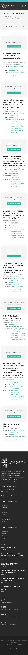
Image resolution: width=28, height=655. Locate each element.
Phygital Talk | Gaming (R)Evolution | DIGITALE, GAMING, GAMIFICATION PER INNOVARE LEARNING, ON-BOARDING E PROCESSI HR (13, 161)
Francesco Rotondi (16, 392)
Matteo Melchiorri (16, 390)
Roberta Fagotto (19, 398)
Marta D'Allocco (15, 237)
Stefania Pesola (19, 130)
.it (17, 1)
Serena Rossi (20, 291)
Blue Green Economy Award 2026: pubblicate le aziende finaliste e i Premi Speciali (12, 555)
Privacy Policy (9, 644)
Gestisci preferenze (14, 46)
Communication (16, 436)
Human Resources (13, 70)
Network (11, 26)
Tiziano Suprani (15, 229)
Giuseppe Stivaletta (16, 186)
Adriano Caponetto (16, 179)
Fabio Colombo (15, 126)
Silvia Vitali (18, 185)
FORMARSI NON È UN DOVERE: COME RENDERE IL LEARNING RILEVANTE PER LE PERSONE (11, 588)
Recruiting (21, 119)
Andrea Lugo (19, 124)
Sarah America (14, 132)
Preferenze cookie (17, 644)
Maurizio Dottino (16, 335)
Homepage (5, 505)
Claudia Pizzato (20, 333)
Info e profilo (14, 23)
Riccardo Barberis (15, 399)
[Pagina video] (4, 60)
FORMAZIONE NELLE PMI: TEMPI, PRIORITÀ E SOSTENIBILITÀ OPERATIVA (12, 579)
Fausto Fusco (14, 123)
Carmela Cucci (21, 235)
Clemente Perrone (16, 74)
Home (5, 26)
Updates (4, 514)
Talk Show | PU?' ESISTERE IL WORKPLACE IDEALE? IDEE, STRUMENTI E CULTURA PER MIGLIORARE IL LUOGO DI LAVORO (13, 104)
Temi (3, 538)
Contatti (4, 521)
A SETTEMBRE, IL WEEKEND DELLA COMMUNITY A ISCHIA (9, 564)
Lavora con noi (6, 519)
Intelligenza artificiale (18, 72)
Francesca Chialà (15, 181)
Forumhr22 (15, 119)
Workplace (20, 121)
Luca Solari (14, 291)
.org (26, 1)
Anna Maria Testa (15, 328)
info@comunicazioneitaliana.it (14, 651)
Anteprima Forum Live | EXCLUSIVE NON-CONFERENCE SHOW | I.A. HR (13, 55)
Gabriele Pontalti (20, 339)
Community (5, 517)
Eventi (4, 510)
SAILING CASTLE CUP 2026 (8, 548)
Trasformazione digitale (18, 386)
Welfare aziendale (17, 326)
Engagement (15, 284)
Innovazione (15, 388)
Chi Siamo (4, 507)
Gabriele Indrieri (15, 394)
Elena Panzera (14, 286)
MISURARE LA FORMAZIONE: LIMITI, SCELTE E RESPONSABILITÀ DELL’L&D (12, 571)
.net (20, 1)
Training (14, 121)
